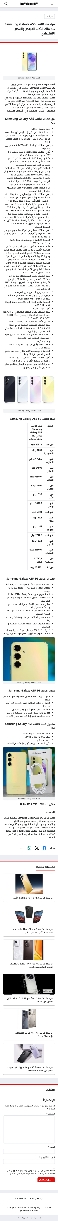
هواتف (50, 16)
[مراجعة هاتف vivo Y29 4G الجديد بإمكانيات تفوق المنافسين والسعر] (29, 955)
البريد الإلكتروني (47, 1157)
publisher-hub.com (29, 1211)
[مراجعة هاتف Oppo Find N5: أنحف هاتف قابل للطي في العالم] (29, 989)
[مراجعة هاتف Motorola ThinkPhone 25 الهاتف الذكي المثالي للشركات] (29, 920)
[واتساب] (29, 848)
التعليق (50, 1113)
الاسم (51, 1147)
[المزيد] (21, 848)
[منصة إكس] (37, 848)
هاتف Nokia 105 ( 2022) (32, 804)
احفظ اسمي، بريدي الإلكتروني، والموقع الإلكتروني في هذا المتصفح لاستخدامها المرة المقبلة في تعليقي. (31, 1172)
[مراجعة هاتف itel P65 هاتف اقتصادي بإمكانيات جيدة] (29, 1024)
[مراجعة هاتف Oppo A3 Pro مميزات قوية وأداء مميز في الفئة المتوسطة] (29, 1059)
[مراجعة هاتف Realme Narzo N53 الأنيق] (29, 888)
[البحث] (6, 4)
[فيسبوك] (44, 848)
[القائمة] (52, 4)
